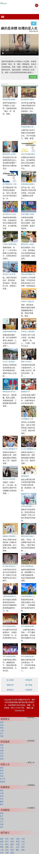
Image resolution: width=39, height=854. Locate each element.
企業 (1, 793)
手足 (1, 821)
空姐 (1, 853)
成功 (18, 847)
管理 (1, 753)
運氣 (7, 847)
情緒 (1, 728)
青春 (1, 736)
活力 (1, 733)
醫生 (18, 850)
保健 (1, 725)
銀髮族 (2, 782)
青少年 (2, 779)
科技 (1, 799)
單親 (1, 776)
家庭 (12, 841)
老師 (12, 850)
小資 (1, 748)
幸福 (23, 839)
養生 (7, 844)
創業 (1, 745)
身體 (1, 722)
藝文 (1, 804)
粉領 (1, 796)
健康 (1, 839)
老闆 (1, 750)
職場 (18, 841)
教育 (1, 790)
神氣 (23, 850)
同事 (1, 824)
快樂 (18, 839)
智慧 (12, 839)
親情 (1, 768)
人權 (1, 850)
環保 (23, 847)
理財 (1, 756)
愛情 (1, 770)
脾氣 (1, 847)
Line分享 (33, 77)
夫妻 (1, 819)
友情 (1, 773)
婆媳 (1, 813)
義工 (12, 847)
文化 (1, 844)
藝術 (12, 844)
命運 (18, 844)
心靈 (1, 731)
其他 (1, 759)
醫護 (1, 802)
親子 (1, 816)
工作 (23, 844)
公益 (23, 841)
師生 (1, 827)
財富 (7, 839)
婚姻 (1, 841)
